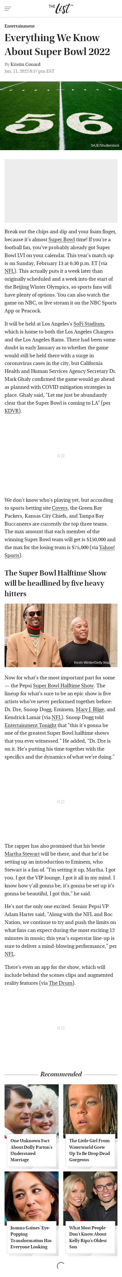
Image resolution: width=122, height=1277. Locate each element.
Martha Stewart (22, 854)
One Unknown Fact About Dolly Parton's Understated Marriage (31, 1150)
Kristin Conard (25, 64)
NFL (9, 271)
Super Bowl (62, 240)
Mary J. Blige (90, 710)
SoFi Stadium (88, 324)
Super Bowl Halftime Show (63, 686)
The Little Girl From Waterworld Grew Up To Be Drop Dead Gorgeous (89, 1150)
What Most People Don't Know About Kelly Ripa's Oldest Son (88, 1237)
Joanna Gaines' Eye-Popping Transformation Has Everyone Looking (31, 1237)
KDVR (12, 411)
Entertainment (20, 26)
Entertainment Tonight (30, 725)
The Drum (60, 983)
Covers (60, 508)
